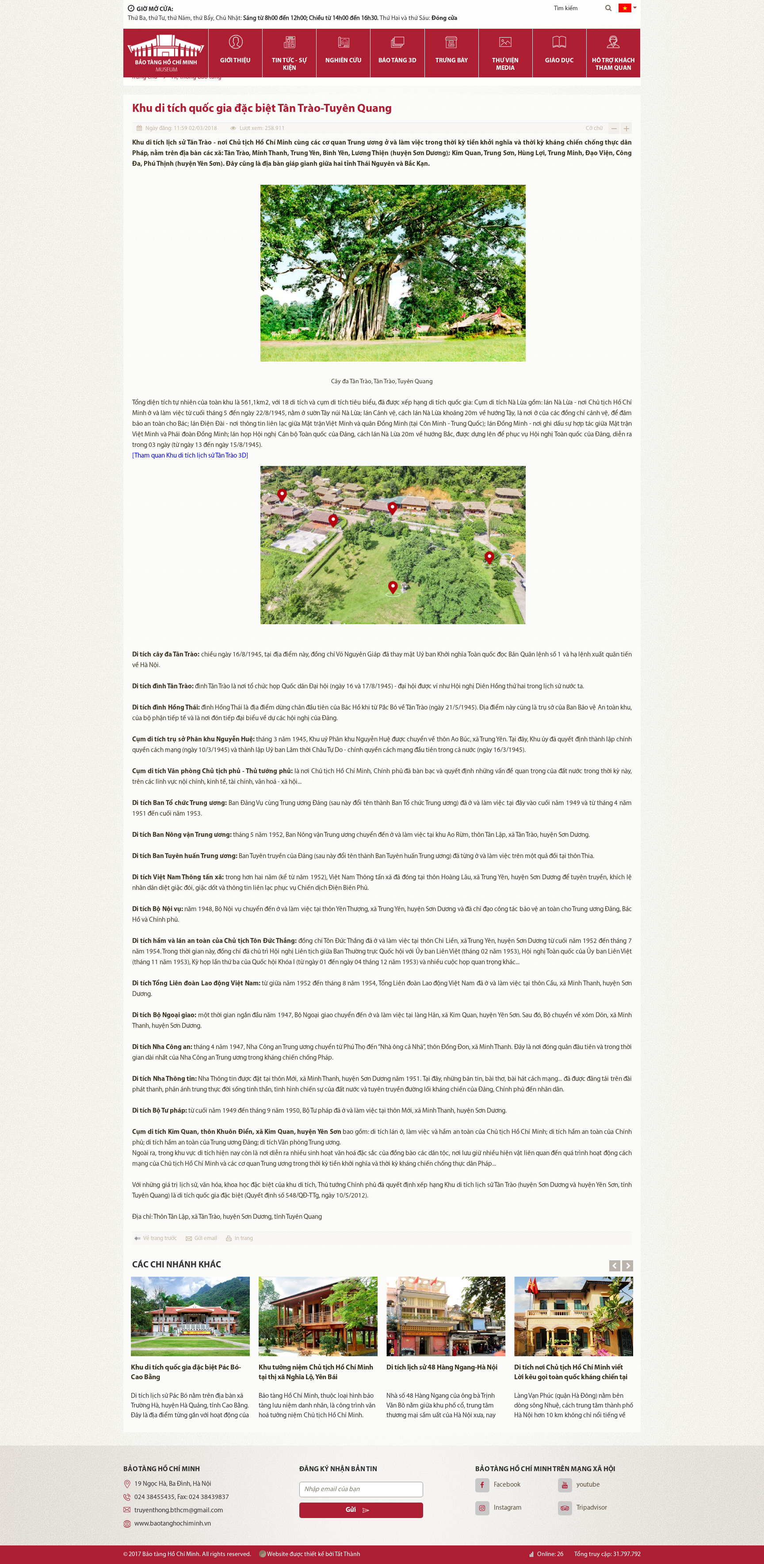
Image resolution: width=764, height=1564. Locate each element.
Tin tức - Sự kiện (289, 64)
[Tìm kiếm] (608, 9)
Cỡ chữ (594, 128)
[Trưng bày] (451, 42)
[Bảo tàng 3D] (397, 42)
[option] (190, 1349)
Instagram (508, 1508)
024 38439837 (209, 1497)
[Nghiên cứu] (343, 42)
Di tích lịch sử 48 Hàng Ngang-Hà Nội (441, 1367)
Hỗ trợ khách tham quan (613, 64)
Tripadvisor (592, 1508)
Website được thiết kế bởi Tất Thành (313, 1554)
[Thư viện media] (505, 42)
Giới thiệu (235, 60)
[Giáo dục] (559, 42)
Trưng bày (451, 60)
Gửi (351, 1510)
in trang (244, 1238)
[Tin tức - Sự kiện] (289, 42)
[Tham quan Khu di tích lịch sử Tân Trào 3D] (190, 456)
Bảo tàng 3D (397, 60)
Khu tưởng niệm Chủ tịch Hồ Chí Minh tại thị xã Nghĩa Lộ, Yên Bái (316, 1372)
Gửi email (206, 1238)
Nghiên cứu (343, 60)
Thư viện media (505, 64)
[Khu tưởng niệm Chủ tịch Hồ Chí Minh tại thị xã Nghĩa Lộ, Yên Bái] (318, 1316)
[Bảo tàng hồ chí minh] (165, 53)
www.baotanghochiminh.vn (172, 1524)
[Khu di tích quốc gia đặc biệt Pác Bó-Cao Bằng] (190, 1316)
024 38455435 (154, 1497)
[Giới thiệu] (235, 42)
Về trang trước (160, 1238)
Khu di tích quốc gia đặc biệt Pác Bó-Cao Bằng (186, 1372)
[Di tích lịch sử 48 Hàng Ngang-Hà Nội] (445, 1316)
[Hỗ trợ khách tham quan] (613, 42)
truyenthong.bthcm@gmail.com (178, 1510)
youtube (588, 1485)
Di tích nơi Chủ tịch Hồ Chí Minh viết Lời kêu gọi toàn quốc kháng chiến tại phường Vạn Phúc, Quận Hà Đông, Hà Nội (570, 1373)
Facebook (507, 1485)
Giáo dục (559, 60)
